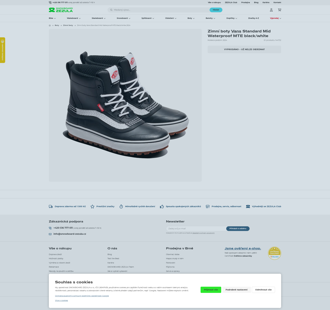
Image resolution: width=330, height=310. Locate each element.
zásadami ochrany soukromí (203, 233)
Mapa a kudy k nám (175, 259)
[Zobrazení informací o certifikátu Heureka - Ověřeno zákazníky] (2, 62)
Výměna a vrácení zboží (59, 263)
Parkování (170, 263)
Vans (236, 31)
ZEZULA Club (231, 2)
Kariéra (266, 2)
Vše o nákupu (214, 2)
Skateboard (97, 18)
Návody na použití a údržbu (61, 271)
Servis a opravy (173, 271)
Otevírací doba (172, 254)
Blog (256, 2)
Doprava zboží (55, 254)
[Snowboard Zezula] (61, 10)
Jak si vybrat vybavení (117, 271)
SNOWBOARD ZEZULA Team (121, 267)
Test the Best (113, 259)
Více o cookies (61, 301)
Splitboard (146, 18)
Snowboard (122, 18)
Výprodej (274, 18)
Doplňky (230, 18)
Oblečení (169, 18)
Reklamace (54, 267)
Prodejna (245, 2)
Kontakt (277, 2)
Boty (190, 18)
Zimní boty (68, 25)
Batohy (209, 18)
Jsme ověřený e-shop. (243, 248)
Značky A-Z (253, 18)
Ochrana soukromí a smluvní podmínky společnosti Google (82, 296)
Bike (51, 18)
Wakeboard (72, 18)
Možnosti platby (56, 259)
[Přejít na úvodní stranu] (50, 25)
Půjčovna (170, 267)
